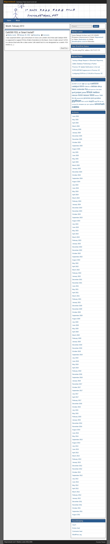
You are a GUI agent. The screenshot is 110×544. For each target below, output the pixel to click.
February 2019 (76, 371)
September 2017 (77, 390)
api (83, 84)
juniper (78, 92)
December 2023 (77, 208)
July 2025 (75, 152)
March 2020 (76, 335)
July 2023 (75, 224)
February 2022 (76, 273)
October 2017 (76, 387)
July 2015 (75, 410)
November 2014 (77, 426)
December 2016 (77, 403)
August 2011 (76, 514)
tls (77, 104)
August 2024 (76, 181)
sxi (100, 101)
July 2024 (75, 185)
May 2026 (75, 119)
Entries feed (76, 528)
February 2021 (76, 299)
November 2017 (77, 384)
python (76, 101)
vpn (88, 104)
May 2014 (75, 436)
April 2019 (75, 368)
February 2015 (76, 416)
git (89, 89)
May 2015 (75, 413)
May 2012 (75, 485)
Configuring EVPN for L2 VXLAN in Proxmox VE (87, 73)
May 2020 (75, 328)
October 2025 (76, 142)
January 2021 (76, 302)
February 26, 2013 (24, 35)
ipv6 (73, 92)
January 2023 (76, 243)
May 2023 (75, 230)
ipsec (100, 89)
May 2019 (75, 364)
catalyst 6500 (78, 86)
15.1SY (79, 84)
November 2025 (77, 139)
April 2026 (75, 123)
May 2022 (75, 263)
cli (90, 86)
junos (84, 92)
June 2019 (75, 361)
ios (97, 89)
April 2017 (75, 397)
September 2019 (77, 354)
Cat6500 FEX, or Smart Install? (20, 32)
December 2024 (77, 172)
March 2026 (76, 126)
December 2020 (77, 305)
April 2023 (75, 234)
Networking (36, 35)
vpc (85, 104)
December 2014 (77, 423)
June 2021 (75, 286)
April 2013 (75, 452)
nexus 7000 (99, 95)
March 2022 (76, 270)
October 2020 (76, 312)
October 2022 (76, 253)
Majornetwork (9, 1)
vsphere (91, 104)
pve (92, 98)
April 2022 (75, 266)
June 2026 (75, 116)
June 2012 (75, 482)
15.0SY (74, 84)
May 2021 (75, 289)
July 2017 (75, 394)
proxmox (87, 98)
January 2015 (76, 420)
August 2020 (76, 319)
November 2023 (77, 211)
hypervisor (93, 89)
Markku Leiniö (11, 35)
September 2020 (77, 315)
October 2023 (76, 214)
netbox (96, 92)
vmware (81, 104)
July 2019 (75, 358)
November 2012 (77, 469)
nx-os (74, 98)
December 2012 (77, 465)
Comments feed (77, 531)
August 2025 (76, 149)
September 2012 (77, 475)
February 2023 (76, 240)
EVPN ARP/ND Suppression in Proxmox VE (86, 70)
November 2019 (77, 348)
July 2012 (75, 479)
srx (83, 101)
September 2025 (77, 146)
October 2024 (76, 175)
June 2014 (75, 433)
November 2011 (77, 505)
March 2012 (76, 492)
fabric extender (78, 89)
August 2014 (76, 430)
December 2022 (77, 247)
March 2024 (76, 198)
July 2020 (75, 322)
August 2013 (76, 443)
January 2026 (76, 132)
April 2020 (75, 332)
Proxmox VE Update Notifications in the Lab (86, 67)
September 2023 (77, 217)
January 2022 (76, 276)
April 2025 (75, 162)
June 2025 (75, 155)
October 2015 (76, 407)
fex (86, 89)
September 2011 (77, 511)
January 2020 (76, 341)
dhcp (100, 86)
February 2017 (76, 400)
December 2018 (77, 374)
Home (9, 20)
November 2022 (77, 250)
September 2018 (77, 377)
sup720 (96, 101)
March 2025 (76, 165)
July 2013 (75, 446)
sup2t (91, 101)
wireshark (100, 104)
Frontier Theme (100, 542)
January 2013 (76, 462)
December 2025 (77, 136)
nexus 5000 (77, 95)
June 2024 (75, 188)
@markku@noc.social (79, 41)
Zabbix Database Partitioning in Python (84, 64)
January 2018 (76, 381)
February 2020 (76, 338)
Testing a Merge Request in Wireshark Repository (87, 60)
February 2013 (76, 459)
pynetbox (97, 98)
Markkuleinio (82, 39)
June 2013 (75, 449)
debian (94, 86)
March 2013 (76, 456)
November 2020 (77, 309)
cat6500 (94, 83)
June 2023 (75, 227)
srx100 (86, 101)
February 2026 (76, 129)
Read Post (64, 48)
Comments (46, 35)
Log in (74, 525)
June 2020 (75, 325)
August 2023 (76, 221)
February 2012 (76, 495)
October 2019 (76, 351)
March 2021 (76, 296)
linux (89, 92)
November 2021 (77, 283)
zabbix (75, 106)
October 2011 (76, 508)
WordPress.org (77, 534)
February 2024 (76, 201)
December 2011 (77, 501)
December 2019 (77, 345)
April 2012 (75, 488)
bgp (89, 84)
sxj (102, 101)
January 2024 (76, 204)
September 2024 (77, 178)
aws (86, 84)
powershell (80, 98)
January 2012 (76, 498)
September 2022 (77, 257)
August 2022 (76, 260)
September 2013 (77, 439)
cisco (87, 86)
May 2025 (75, 159)
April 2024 (75, 194)
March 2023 (76, 237)
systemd (74, 104)
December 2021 (77, 279)
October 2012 (76, 472)
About (18, 20)
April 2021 (75, 292)
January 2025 (76, 168)
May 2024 (75, 191)
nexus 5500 (88, 95)
